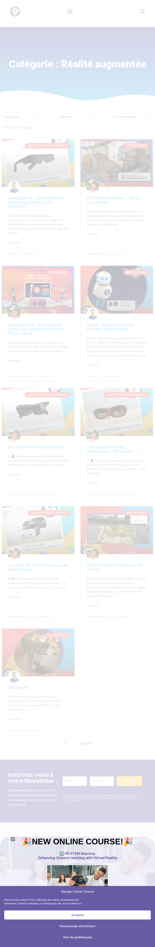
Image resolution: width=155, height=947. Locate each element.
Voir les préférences (77, 937)
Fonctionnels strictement (77, 926)
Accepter (77, 915)
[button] (12, 839)
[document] (77, 473)
